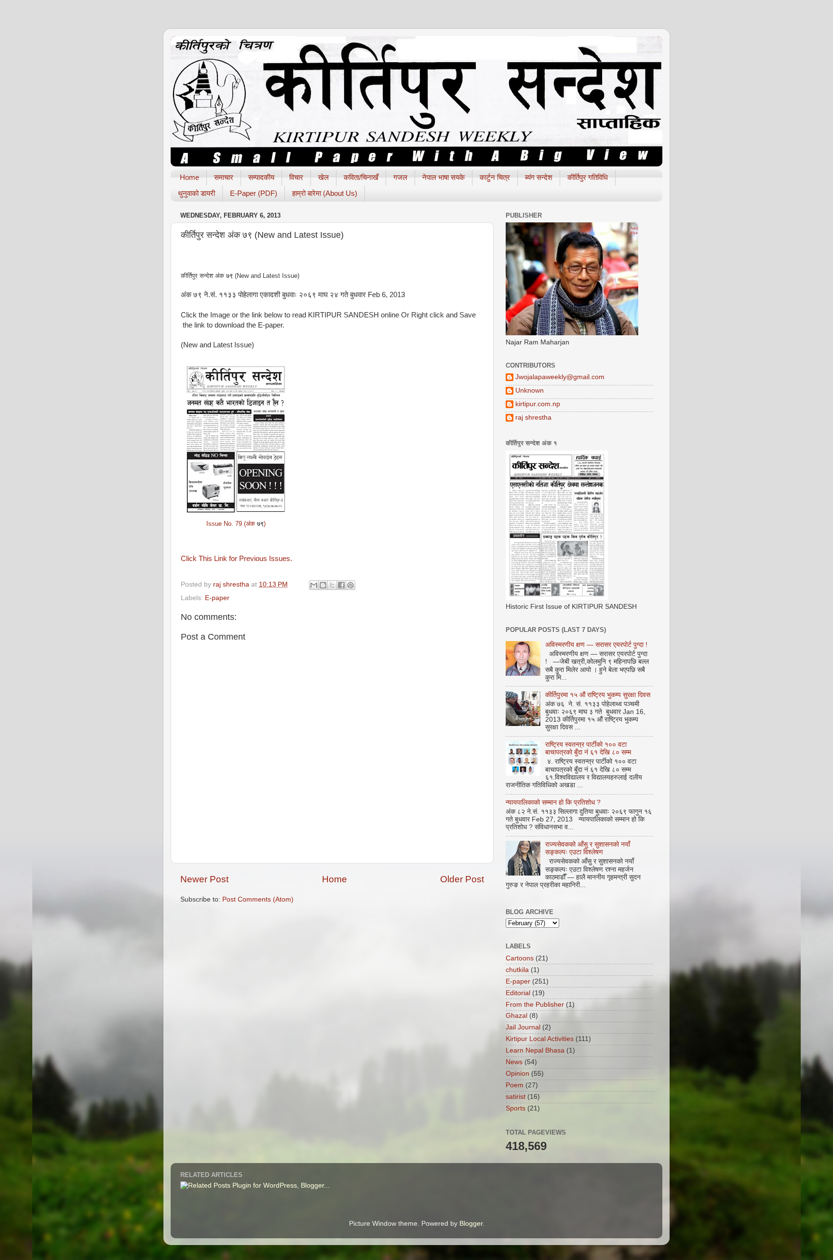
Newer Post (204, 879)
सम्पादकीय (261, 177)
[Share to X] (332, 585)
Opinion (517, 1073)
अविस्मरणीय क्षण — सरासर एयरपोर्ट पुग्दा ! (596, 644)
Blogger (471, 1223)
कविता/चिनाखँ (361, 177)
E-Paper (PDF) (253, 193)
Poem (515, 1085)
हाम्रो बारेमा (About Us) (324, 193)
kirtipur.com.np (537, 404)
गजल (400, 177)
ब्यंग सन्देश (538, 177)
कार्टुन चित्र (495, 177)
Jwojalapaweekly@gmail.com (560, 377)
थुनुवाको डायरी (196, 193)
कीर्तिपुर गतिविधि (587, 177)
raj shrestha (533, 417)
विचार (296, 177)
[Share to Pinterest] (350, 585)
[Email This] (314, 585)
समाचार (223, 177)
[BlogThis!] (323, 585)
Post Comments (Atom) (258, 899)
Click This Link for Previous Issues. (236, 558)
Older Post (462, 879)
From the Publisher (535, 1004)
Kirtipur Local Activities (540, 1038)
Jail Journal (523, 1027)
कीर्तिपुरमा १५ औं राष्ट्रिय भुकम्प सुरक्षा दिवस (597, 694)
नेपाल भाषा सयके (443, 177)
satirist (515, 1096)
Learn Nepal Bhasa (535, 1050)
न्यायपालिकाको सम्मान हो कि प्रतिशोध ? (553, 802)
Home (189, 177)
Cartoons (520, 958)
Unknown (529, 390)
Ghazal (516, 1015)
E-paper (217, 598)
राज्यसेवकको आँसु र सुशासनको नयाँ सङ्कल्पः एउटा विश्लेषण (587, 848)
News (514, 1062)
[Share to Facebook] (341, 585)
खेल (323, 177)
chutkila (517, 969)
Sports (515, 1108)
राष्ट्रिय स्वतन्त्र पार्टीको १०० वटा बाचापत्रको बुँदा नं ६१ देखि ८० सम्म (588, 748)
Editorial (518, 993)
